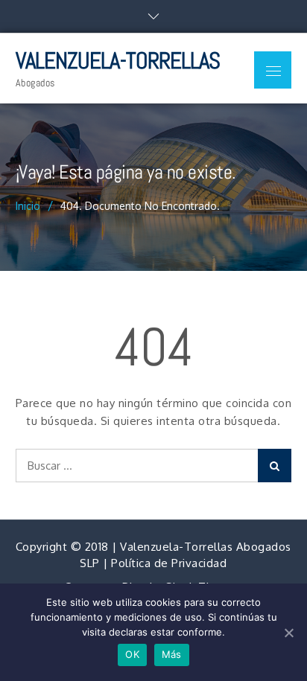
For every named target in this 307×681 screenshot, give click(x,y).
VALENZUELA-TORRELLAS (118, 60)
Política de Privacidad (169, 563)
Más (172, 654)
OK (132, 654)
